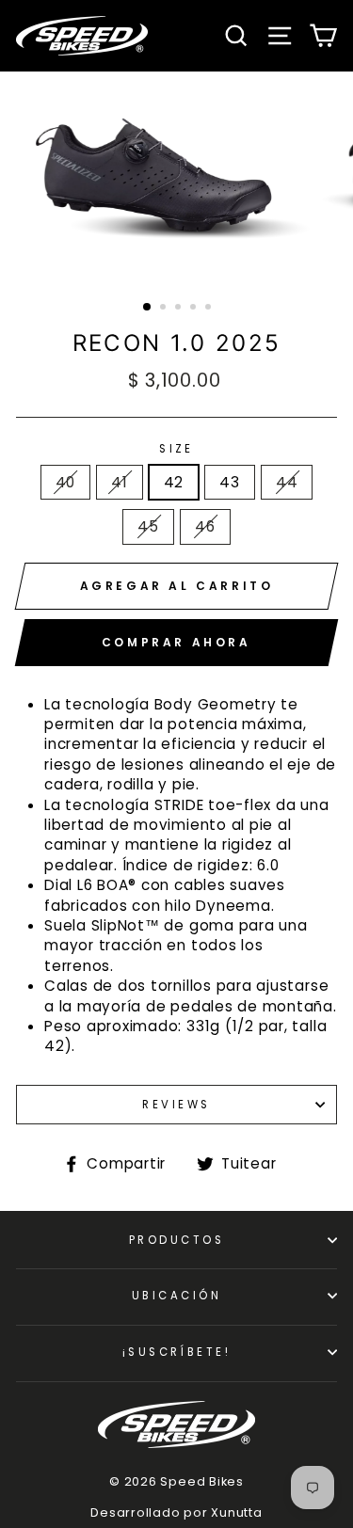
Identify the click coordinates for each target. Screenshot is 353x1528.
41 (119, 482)
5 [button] (210, 308)
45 (148, 526)
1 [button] (147, 307)
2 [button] (164, 308)
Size (176, 448)
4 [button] (195, 308)
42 (174, 482)
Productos (176, 1240)
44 (287, 482)
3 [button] (180, 308)
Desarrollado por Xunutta (176, 1512)
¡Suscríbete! (176, 1352)
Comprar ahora (176, 642)
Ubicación (176, 1295)
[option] (177, 179)
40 (66, 482)
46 (205, 526)
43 (229, 482)
